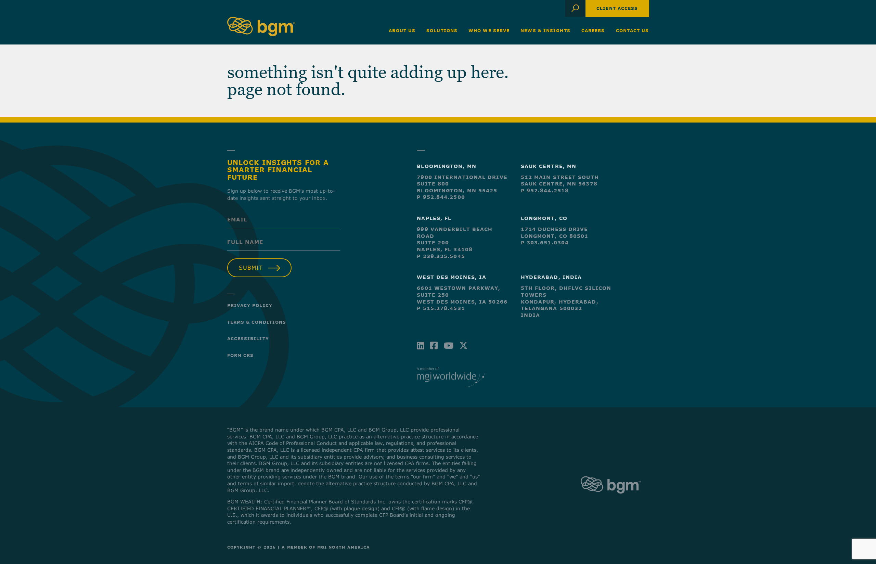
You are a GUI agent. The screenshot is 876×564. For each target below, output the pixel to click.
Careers (593, 30)
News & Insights (545, 30)
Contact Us (632, 30)
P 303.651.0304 (545, 242)
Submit (251, 268)
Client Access (617, 8)
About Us (402, 30)
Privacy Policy (249, 305)
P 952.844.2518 (545, 190)
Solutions (442, 30)
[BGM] (610, 500)
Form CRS (240, 355)
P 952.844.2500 (441, 197)
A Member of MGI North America (326, 547)
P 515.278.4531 (441, 308)
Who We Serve (489, 30)
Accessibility (248, 338)
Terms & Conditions (256, 322)
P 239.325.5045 (441, 256)
